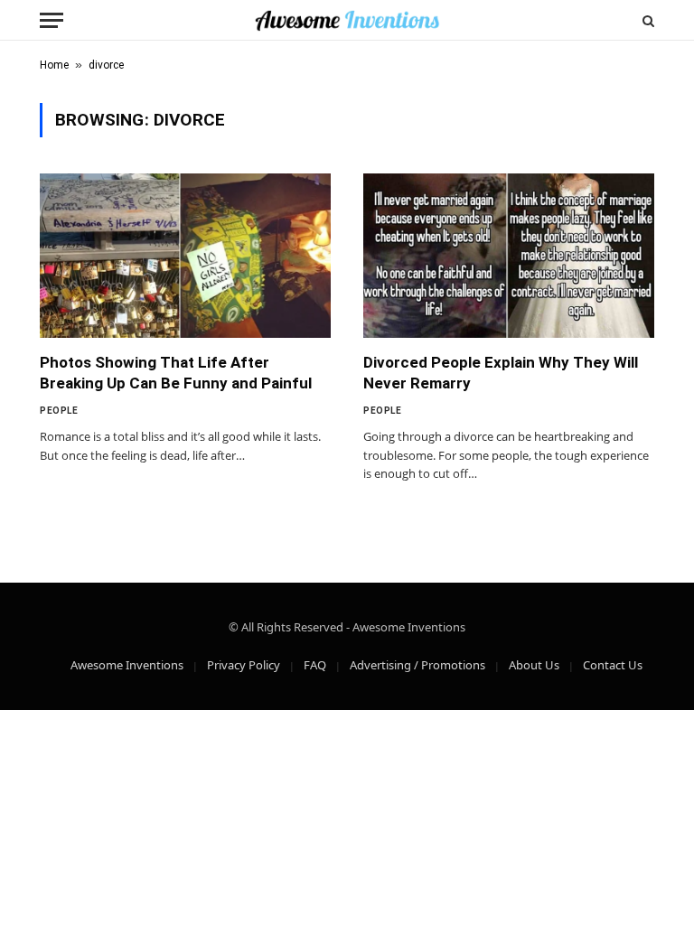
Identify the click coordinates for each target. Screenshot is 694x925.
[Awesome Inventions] (346, 20)
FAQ (315, 665)
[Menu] (51, 20)
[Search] (646, 20)
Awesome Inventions (126, 665)
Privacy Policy (243, 665)
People (59, 411)
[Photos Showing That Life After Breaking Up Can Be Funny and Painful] (185, 255)
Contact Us (612, 665)
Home (54, 65)
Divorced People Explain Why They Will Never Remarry (500, 372)
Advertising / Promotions (417, 665)
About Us (534, 665)
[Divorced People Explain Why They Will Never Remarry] (508, 255)
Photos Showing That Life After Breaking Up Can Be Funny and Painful (176, 372)
